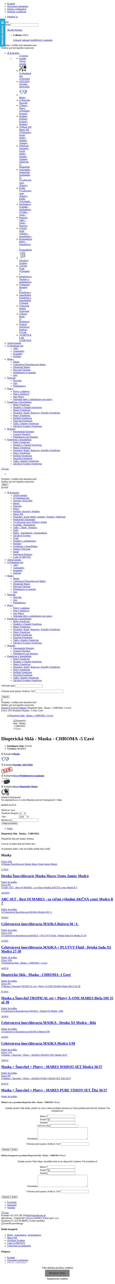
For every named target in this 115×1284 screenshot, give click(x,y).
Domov (4, 708)
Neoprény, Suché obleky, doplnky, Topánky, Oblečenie (39, 517)
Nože (15, 530)
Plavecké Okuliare (22, 370)
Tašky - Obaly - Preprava (25, 527)
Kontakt (11, 3)
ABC (15, 348)
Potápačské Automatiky (24, 519)
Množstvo (6, 820)
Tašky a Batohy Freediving (26, 423)
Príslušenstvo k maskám (24, 372)
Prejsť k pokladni (44, 40)
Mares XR (18, 514)
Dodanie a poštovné (16, 11)
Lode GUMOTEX (22, 557)
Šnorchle (11, 378)
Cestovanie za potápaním (19, 1246)
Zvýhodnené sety (15, 346)
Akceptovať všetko (57, 1273)
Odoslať (5, 1149)
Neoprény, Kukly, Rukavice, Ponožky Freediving (36, 413)
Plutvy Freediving (21, 415)
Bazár (16, 551)
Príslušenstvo (19, 386)
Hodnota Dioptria (10, 813)
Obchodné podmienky (17, 6)
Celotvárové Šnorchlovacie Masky (29, 364)
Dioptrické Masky (21, 367)
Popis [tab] (9, 828)
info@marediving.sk (36, 1215)
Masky (10, 359)
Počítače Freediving (22, 418)
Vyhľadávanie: (8, 685)
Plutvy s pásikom (21, 391)
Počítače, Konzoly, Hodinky (26, 511)
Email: (43, 1119)
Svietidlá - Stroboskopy (24, 525)
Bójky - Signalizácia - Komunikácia (30, 533)
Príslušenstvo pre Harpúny (25, 437)
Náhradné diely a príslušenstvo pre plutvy (32, 399)
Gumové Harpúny (21, 434)
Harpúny (11, 429)
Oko (4, 816)
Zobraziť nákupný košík (24, 40)
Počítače (17, 356)
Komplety (18, 354)
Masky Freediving (21, 410)
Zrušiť (14, 1149)
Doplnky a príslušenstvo (24, 541)
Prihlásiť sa (12, 16)
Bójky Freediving (21, 405)
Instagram (11, 1205)
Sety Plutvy (18, 396)
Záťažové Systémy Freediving (27, 426)
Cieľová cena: (43, 1125)
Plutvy (10, 388)
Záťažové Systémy (22, 535)
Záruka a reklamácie (16, 9)
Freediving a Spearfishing (19, 402)
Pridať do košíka (9, 823)
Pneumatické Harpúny (23, 431)
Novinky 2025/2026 (22, 500)
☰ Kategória (13, 53)
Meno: (43, 1116)
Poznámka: (32, 1138)
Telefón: (44, 1122)
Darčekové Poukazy (22, 554)
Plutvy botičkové (21, 394)
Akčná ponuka (14, 343)
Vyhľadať (5, 24)
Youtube (11, 1207)
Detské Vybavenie (21, 549)
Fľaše (16, 538)
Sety (15, 375)
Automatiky (18, 351)
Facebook (11, 1202)
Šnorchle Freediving (22, 421)
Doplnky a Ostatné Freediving (27, 407)
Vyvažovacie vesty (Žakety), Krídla (30, 522)
